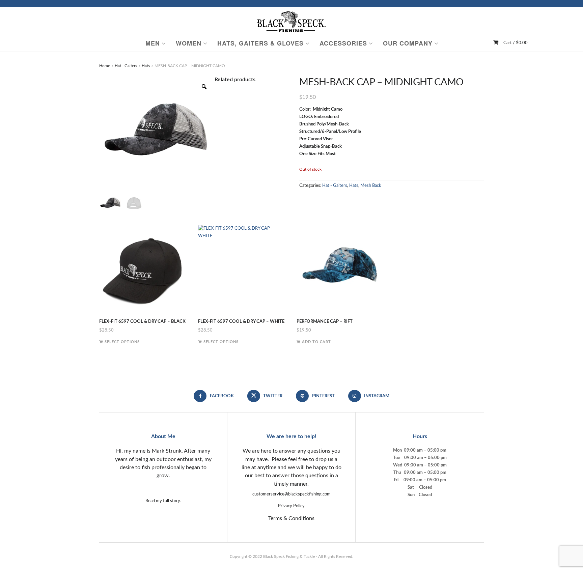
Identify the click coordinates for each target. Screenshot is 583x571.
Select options (122, 342)
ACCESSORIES (343, 43)
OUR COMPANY (408, 43)
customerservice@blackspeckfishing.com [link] (291, 494)
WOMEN (188, 43)
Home (104, 66)
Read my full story (162, 501)
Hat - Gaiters (126, 66)
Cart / (515, 43)
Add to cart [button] (316, 342)
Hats (146, 66)
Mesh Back (370, 185)
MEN (152, 43)
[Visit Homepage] (291, 20)
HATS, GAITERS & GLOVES (260, 43)
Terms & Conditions (291, 518)
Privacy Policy (291, 506)
